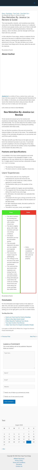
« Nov (3, 449)
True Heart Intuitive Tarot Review (14, 323)
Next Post (33, 336)
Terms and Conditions (19, 462)
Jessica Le (5, 96)
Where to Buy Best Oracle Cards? (15, 319)
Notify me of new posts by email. (14, 396)
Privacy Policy (19, 460)
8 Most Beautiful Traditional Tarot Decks (17, 321)
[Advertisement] (19, 76)
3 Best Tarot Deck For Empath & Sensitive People (19, 325)
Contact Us (19, 466)
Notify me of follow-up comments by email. (17, 392)
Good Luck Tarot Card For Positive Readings (18, 317)
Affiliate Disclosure (19, 458)
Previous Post (5, 336)
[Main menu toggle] (34, 3)
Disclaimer (19, 464)
